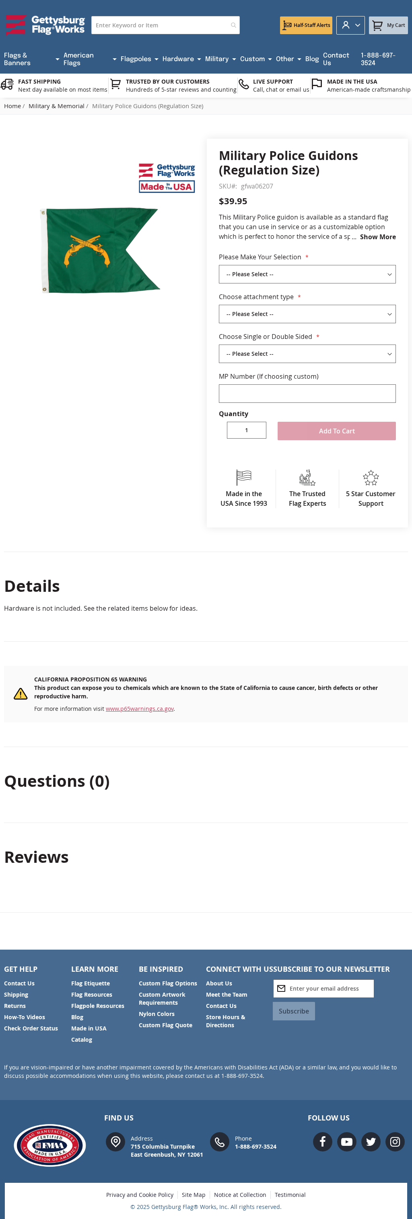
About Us (219, 983)
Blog (77, 1017)
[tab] (206, 585)
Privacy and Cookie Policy (139, 1194)
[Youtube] (347, 1142)
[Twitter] (371, 1142)
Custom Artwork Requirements (162, 998)
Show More (378, 236)
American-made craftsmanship (369, 89)
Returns (15, 1006)
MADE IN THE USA (352, 81)
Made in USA (89, 1028)
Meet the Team (226, 994)
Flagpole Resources (97, 1006)
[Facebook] (322, 1142)
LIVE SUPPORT (273, 81)
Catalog (81, 1039)
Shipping (16, 994)
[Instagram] (395, 1142)
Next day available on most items (62, 89)
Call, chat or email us (281, 89)
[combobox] (165, 25)
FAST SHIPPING (39, 81)
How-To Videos (24, 1017)
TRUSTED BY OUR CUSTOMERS (168, 81)
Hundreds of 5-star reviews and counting (181, 89)
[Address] (115, 1141)
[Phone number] (219, 1141)
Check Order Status (31, 1028)
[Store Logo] (45, 25)
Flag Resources (91, 994)
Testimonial (290, 1194)
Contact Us (19, 983)
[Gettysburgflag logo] (53, 1145)
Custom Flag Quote (165, 1025)
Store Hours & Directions (225, 1021)
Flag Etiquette (90, 983)
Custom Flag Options (168, 983)
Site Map (194, 1194)
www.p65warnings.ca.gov (139, 708)
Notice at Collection (240, 1194)
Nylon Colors (157, 1014)
